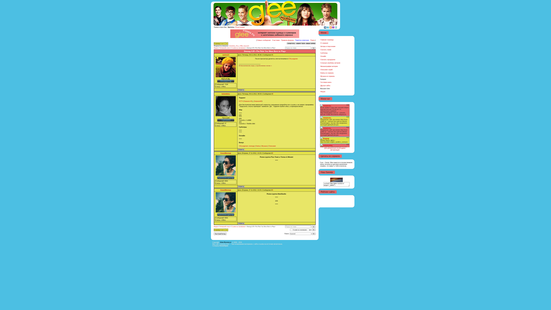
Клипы (258, 146)
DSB (241, 46)
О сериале (324, 43)
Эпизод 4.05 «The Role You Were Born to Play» (261, 48)
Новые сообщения (264, 40)
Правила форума (287, 40)
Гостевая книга (325, 82)
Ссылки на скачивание (238, 48)
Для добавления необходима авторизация (334, 149)
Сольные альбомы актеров (330, 63)
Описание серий (326, 69)
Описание (272, 146)
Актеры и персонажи (327, 46)
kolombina (232, 46)
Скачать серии (325, 50)
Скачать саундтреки (327, 59)
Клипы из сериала (326, 73)
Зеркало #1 (248, 101)
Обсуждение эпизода (246, 146)
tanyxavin (246, 46)
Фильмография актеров (329, 66)
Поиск (312, 40)
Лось (237, 46)
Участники (276, 40)
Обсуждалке (293, 59)
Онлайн (323, 56)
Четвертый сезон (224, 48)
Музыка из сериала (327, 76)
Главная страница (326, 40)
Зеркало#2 (258, 101)
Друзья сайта (325, 85)
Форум (216, 48)
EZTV (241, 101)
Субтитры (324, 53)
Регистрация (240, 27)
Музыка (264, 146)
